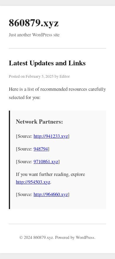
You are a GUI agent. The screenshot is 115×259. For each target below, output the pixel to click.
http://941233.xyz (51, 135)
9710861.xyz (46, 161)
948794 (41, 148)
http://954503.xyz (33, 181)
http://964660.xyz (51, 194)
